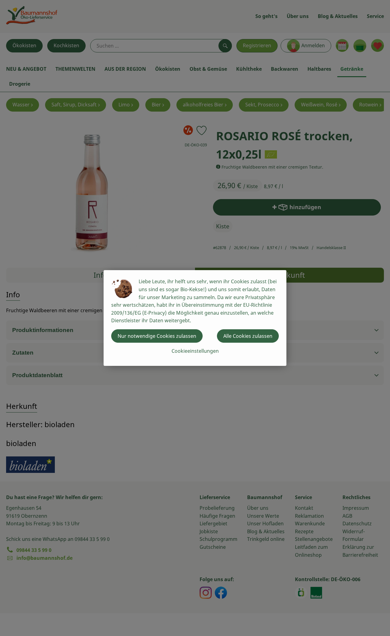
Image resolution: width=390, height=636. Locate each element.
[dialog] (195, 318)
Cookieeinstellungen (195, 351)
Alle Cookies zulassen (247, 336)
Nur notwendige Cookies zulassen (157, 336)
